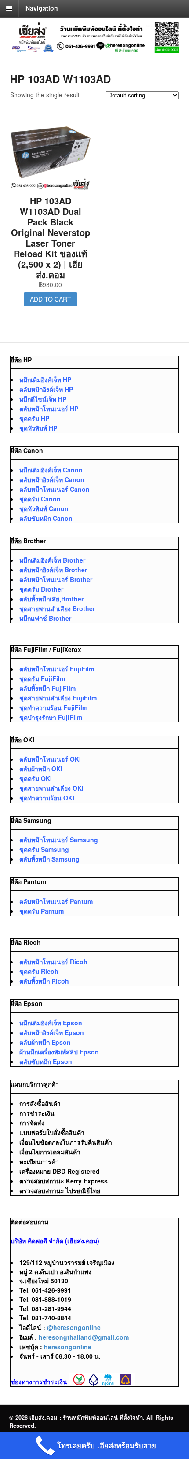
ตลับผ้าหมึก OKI (40, 768)
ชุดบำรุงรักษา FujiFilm (50, 717)
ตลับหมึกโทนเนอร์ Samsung (58, 839)
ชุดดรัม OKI (35, 778)
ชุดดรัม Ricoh (38, 971)
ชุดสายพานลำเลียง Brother (57, 608)
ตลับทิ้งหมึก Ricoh (44, 980)
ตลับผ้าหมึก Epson (45, 1042)
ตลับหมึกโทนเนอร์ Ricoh (53, 961)
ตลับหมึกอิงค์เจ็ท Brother (53, 569)
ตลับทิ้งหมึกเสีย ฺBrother (51, 598)
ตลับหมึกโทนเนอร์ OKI (50, 759)
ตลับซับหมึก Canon (46, 518)
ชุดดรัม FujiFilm (42, 678)
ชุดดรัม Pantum (41, 910)
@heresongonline (74, 1327)
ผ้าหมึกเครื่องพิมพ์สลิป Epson (59, 1051)
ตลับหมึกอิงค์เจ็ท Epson (51, 1032)
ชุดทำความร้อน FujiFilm (53, 707)
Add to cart (50, 299)
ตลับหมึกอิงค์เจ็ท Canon (51, 479)
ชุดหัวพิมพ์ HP (38, 428)
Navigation (41, 8)
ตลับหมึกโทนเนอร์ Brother (55, 579)
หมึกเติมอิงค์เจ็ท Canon (51, 469)
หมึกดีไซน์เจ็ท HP (42, 398)
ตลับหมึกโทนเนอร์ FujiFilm (56, 668)
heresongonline (67, 1346)
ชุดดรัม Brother (41, 589)
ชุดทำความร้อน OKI (46, 797)
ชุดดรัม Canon (40, 498)
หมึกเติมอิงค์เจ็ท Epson (50, 1022)
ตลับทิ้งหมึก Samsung (49, 859)
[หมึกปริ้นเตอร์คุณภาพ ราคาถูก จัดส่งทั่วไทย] (94, 48)
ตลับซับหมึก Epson (45, 1061)
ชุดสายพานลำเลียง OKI (51, 788)
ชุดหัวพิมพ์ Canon (44, 508)
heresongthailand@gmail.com (84, 1337)
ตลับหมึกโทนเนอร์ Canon (54, 489)
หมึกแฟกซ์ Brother (45, 618)
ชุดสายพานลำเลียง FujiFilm (58, 697)
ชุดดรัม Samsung (44, 849)
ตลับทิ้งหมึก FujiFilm (47, 688)
